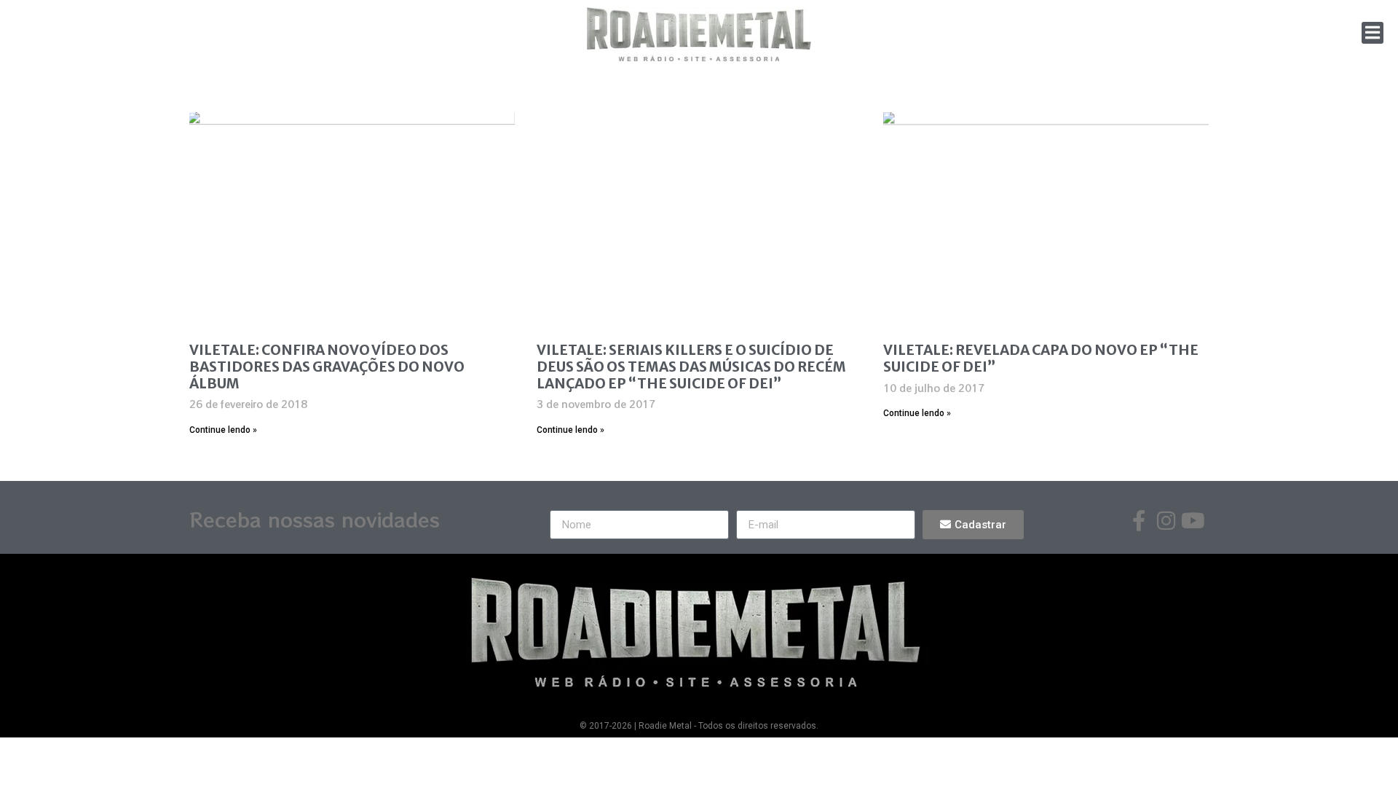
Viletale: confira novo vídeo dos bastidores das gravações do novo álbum (327, 366)
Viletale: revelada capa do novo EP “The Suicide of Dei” (1040, 358)
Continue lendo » (223, 430)
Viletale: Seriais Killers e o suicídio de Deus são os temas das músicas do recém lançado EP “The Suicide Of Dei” (691, 366)
